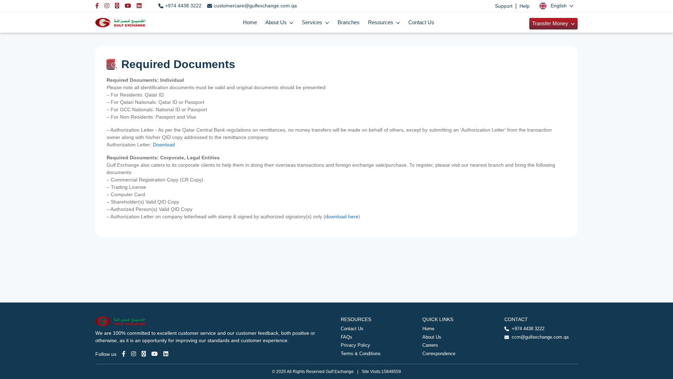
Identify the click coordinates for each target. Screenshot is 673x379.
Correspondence (438, 353)
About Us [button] (276, 22)
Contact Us (421, 22)
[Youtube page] (154, 354)
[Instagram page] (133, 354)
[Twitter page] (144, 354)
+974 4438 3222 (183, 5)
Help (524, 6)
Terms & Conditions (361, 353)
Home (250, 22)
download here (341, 216)
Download (164, 144)
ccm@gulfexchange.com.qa (540, 337)
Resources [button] (381, 22)
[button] (556, 6)
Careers (430, 345)
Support (503, 6)
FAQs (346, 337)
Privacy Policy (355, 345)
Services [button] (313, 22)
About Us (431, 337)
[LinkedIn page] (165, 354)
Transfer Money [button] (551, 23)
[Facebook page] (123, 354)
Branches (349, 22)
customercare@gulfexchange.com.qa (255, 5)
